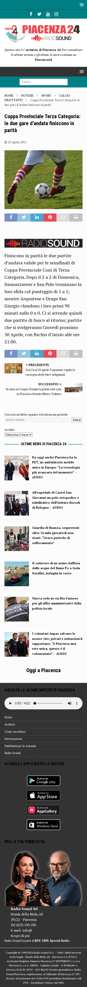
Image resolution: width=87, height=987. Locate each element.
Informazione (13, 739)
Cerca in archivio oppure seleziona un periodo (36, 414)
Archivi (9, 429)
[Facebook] (31, 14)
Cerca (77, 420)
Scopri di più (20, 935)
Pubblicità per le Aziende (20, 746)
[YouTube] (48, 14)
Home (8, 717)
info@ (27, 930)
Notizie (27, 96)
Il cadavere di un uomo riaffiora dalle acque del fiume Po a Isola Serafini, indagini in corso (56, 568)
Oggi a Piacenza (43, 670)
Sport (46, 96)
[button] (81, 4)
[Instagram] (56, 14)
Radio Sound (12, 753)
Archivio (9, 724)
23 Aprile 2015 (17, 142)
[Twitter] (39, 14)
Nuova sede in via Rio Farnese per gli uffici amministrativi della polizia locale (56, 603)
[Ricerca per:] (44, 81)
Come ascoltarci (14, 732)
